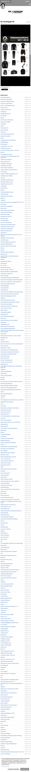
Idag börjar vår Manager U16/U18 (7, 713)
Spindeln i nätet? (4, 602)
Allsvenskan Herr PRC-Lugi (6, 216)
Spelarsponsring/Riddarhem (6, 244)
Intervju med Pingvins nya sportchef (8, 242)
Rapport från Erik (4, 694)
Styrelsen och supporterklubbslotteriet (9, 743)
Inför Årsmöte (3, 204)
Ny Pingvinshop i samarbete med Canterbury (10, 408)
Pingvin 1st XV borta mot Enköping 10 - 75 (9, 606)
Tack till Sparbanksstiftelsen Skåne (8, 328)
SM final (2, 125)
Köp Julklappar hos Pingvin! (6, 154)
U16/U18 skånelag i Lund (6, 643)
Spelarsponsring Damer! (6, 464)
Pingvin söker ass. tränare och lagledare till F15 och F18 (12, 202)
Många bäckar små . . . (5, 630)
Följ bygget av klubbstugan (6, 163)
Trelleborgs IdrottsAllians (6, 312)
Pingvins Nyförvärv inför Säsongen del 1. (9, 705)
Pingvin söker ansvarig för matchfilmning (9, 306)
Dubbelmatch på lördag (5, 267)
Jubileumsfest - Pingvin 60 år (6, 273)
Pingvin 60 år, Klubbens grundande (8, 300)
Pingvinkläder (3, 667)
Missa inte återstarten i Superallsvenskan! (9, 271)
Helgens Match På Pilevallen (6, 653)
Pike (1, 677)
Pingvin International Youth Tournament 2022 (10, 293)
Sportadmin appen (4, 240)
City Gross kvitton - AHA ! (6, 506)
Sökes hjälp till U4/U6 (5, 508)
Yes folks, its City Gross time (6, 362)
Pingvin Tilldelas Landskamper (7, 167)
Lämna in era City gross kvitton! (7, 584)
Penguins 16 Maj (4, 107)
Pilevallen (2, 379)
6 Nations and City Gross (6, 412)
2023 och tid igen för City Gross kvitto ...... (9, 246)
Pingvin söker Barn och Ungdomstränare (9, 169)
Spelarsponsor (4, 232)
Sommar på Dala (4, 596)
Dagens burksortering (5, 440)
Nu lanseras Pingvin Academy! (7, 636)
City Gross (3, 177)
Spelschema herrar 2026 (6, 109)
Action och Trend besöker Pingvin (8, 105)
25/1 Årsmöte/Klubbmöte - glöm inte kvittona (10, 416)
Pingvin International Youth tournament (8, 571)
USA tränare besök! (5, 475)
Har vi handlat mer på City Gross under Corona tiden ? (12, 381)
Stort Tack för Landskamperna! (7, 119)
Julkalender (3, 369)
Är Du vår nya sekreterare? (6, 420)
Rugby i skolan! (4, 549)
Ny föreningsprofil (7, 22)
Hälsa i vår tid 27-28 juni (5, 592)
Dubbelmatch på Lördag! (6, 165)
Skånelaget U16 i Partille (6, 347)
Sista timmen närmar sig (6, 529)
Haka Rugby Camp (4, 194)
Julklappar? (3, 200)
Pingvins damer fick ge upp (6, 559)
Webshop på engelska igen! (6, 383)
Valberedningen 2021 (5, 324)
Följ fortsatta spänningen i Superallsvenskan (10, 277)
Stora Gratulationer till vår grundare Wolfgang (10, 302)
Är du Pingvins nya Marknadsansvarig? (9, 354)
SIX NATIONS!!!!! (4, 739)
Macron (2, 138)
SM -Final (2, 444)
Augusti (2, 579)
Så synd (2, 391)
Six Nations (3, 747)
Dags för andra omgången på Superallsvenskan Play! (12, 279)
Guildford (3, 561)
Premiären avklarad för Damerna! (7, 651)
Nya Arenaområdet (4, 275)
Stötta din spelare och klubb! (7, 479)
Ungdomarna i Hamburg (6, 462)
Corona (2, 403)
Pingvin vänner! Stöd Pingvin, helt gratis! (9, 551)
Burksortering (3, 322)
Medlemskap (3, 721)
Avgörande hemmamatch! (6, 261)
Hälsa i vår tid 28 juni (5, 590)
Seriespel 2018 (4, 690)
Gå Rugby (3, 377)
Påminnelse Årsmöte (5, 514)
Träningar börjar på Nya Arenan (7, 179)
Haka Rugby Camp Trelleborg (7, 175)
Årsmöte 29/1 (3, 318)
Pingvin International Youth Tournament (9, 469)
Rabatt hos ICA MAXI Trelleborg (7, 252)
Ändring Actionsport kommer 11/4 (8, 681)
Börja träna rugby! (4, 218)
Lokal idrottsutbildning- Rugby (7, 192)
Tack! (2, 723)
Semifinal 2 (3, 557)
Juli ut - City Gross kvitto (6, 458)
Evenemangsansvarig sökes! (6, 696)
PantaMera (3, 686)
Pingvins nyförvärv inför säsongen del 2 (9, 692)
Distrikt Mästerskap (5, 487)
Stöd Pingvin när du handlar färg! (7, 448)
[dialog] (15, 764)
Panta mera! (3, 418)
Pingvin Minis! (3, 491)
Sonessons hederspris (5, 737)
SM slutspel (3, 581)
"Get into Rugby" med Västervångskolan (9, 428)
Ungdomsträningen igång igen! (7, 516)
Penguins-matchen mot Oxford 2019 (8, 504)
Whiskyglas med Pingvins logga (7, 237)
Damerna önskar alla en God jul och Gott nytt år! (10, 422)
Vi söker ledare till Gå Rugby (6, 212)
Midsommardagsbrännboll (6, 598)
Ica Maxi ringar (4, 715)
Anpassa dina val (5, 766)
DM (1, 541)
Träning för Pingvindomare (6, 707)
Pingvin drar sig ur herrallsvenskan (8, 210)
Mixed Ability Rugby (5, 285)
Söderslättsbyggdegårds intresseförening (9, 622)
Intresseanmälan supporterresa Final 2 (8, 555)
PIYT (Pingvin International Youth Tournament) (10, 569)
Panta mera (3, 588)
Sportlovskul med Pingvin (6, 410)
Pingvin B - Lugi (4, 616)
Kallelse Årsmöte (4, 364)
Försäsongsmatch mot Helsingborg (8, 673)
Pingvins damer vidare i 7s (6, 618)
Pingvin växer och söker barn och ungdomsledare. (11, 281)
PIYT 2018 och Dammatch (6, 575)
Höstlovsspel (3, 436)
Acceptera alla (24, 769)
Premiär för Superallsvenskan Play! (8, 283)
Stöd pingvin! (3, 731)
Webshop (3, 657)
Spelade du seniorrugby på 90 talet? (8, 224)
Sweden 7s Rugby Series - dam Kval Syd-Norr (10, 489)
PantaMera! (3, 471)
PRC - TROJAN (3, 265)
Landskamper (3, 111)
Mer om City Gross (4, 345)
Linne (2, 675)
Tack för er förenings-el (5, 753)
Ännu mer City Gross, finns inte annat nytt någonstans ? (12, 343)
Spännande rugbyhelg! (5, 565)
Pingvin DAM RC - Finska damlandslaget (9, 446)
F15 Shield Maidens (5, 220)
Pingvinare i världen (5, 567)
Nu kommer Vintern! (5, 537)
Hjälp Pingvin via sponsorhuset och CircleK (9, 688)
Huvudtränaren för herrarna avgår (7, 226)
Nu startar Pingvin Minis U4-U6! (7, 497)
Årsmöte (2, 117)
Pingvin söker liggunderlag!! (6, 586)
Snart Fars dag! (4, 539)
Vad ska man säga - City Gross (7, 269)
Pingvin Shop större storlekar (7, 196)
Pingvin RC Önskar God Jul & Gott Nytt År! (9, 320)
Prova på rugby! (4, 171)
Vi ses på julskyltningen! (6, 434)
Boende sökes (4, 493)
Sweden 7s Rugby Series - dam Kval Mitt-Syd (10, 481)
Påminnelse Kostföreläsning (6, 741)
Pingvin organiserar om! (5, 161)
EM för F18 (3, 649)
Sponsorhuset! (4, 373)
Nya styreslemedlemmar (6, 97)
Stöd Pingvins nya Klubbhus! (6, 304)
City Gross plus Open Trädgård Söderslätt (9, 349)
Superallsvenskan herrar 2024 (7, 184)
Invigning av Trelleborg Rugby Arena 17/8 (9, 173)
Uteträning (3, 711)
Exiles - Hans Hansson (5, 473)
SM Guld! (2, 339)
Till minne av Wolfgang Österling (7, 101)
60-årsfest (3, 298)
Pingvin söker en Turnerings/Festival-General (10, 352)
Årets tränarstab (4, 144)
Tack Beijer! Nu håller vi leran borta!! (8, 655)
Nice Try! (2, 520)
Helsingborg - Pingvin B (5, 638)
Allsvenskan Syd (4, 337)
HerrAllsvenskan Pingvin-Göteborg (8, 452)
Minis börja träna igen (5, 356)
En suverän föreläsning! (5, 733)
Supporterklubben (4, 527)
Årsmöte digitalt (4, 310)
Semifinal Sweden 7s (5, 341)
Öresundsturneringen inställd (7, 563)
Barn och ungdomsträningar (6, 393)
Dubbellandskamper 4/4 (6, 113)
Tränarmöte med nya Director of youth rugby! (10, 499)
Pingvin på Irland (4, 533)
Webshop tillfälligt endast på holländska (9, 385)
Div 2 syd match (4, 624)
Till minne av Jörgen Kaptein (6, 103)
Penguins (2, 727)
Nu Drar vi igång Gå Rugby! (6, 375)
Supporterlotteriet (4, 314)
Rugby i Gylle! (3, 333)
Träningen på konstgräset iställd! (7, 717)
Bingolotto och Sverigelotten (6, 206)
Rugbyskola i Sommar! (5, 640)
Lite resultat (3, 612)
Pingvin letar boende (5, 414)
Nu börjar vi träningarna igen (6, 360)
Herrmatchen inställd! (5, 483)
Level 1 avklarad (4, 671)
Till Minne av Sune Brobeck (6, 159)
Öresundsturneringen (5, 547)
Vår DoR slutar (3, 115)
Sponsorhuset (3, 594)
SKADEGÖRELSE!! (4, 608)
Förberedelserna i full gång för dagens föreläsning (11, 735)
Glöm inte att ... (4, 132)
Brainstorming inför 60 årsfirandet (7, 326)
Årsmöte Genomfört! (5, 358)
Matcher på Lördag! (5, 454)
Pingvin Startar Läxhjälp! (5, 121)
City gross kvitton (4, 523)
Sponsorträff (3, 405)
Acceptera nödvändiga (13, 769)
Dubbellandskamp (4, 142)
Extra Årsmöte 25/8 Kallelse (6, 99)
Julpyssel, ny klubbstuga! (6, 371)
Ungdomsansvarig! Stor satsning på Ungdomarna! (11, 510)
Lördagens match (4, 632)
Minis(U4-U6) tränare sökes (6, 230)
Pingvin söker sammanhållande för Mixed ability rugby (12, 291)
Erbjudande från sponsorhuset (7, 401)
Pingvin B (2, 604)
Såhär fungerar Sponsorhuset (7, 661)
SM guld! (2, 259)
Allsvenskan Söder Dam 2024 (7, 181)
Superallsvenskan (4, 289)
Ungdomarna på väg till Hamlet (7, 438)
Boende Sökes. (4, 545)
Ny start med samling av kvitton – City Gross (10, 150)
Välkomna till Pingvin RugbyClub (7, 316)
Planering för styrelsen (5, 709)
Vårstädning (3, 729)
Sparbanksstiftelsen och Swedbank (8, 626)
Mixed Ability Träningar (5, 214)
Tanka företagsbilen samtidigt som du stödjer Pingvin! (12, 543)
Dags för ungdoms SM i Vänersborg (8, 442)
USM (2, 553)
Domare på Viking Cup (5, 600)
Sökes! (2, 467)
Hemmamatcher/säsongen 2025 (7, 134)
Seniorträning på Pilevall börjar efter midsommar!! (11, 389)
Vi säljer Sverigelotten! (5, 701)
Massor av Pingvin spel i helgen (7, 614)
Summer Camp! (4, 477)
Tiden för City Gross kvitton (6, 222)
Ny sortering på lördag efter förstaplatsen (9, 518)
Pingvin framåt (3, 208)
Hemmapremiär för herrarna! (6, 485)
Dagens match (4, 610)
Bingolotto (3, 198)
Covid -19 (2, 397)
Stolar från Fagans (4, 725)
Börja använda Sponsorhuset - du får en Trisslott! (11, 335)
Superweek (3, 395)
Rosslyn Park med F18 (5, 699)
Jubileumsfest (4, 263)
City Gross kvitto (4, 188)
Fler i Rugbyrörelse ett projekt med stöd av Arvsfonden (12, 399)
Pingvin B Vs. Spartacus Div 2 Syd (7, 659)
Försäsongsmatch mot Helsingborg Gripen (9, 679)
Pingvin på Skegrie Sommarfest (7, 620)
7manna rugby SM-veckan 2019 (7, 460)
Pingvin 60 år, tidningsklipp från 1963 (8, 296)
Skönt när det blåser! (5, 535)
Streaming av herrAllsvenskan (7, 228)
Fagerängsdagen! (4, 628)
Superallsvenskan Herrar (6, 148)
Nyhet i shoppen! (4, 450)
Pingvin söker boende (5, 719)
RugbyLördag (3, 634)
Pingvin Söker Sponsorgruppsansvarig (9, 387)
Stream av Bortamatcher (6, 136)
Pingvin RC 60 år (4, 254)
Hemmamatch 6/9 (4, 127)
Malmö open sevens (5, 495)
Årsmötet (2, 745)
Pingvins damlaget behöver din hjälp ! (8, 456)
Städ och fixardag (4, 130)
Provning (2, 669)
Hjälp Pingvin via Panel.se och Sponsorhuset (10, 663)
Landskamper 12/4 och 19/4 (6, 146)
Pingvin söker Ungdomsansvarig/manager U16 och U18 (12, 751)
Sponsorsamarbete (5, 287)
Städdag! (2, 531)
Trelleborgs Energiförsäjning (6, 573)
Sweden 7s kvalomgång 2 (6, 645)
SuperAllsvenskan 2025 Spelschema (8, 140)
